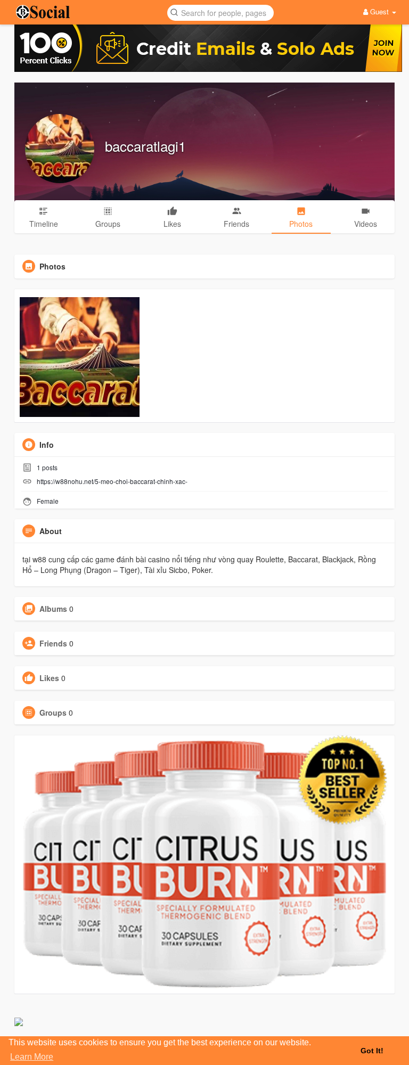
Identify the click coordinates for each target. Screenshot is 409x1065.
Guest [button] (379, 11)
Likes (49, 678)
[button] (220, 12)
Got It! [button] (372, 1050)
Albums (53, 608)
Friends (53, 643)
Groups (53, 712)
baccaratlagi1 (145, 145)
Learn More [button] (31, 1056)
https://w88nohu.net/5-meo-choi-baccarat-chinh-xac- (112, 481)
